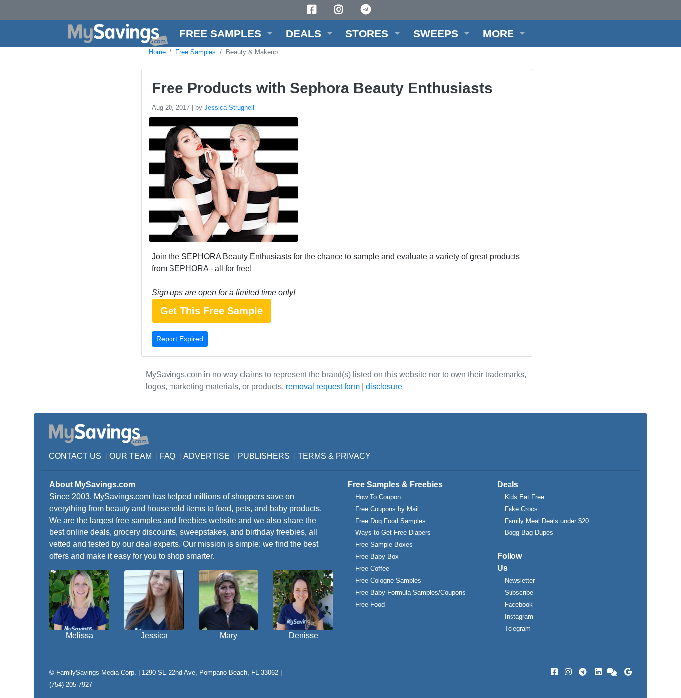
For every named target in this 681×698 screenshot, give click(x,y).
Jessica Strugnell (229, 107)
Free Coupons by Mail (387, 509)
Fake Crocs (521, 509)
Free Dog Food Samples (390, 520)
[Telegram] (367, 9)
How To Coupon (378, 497)
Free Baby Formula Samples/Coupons (410, 592)
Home (157, 52)
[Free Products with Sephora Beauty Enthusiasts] (222, 181)
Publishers (264, 456)
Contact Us (75, 456)
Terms (312, 456)
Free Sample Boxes (384, 544)
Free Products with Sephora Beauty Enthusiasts (322, 88)
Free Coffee (372, 568)
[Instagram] (340, 9)
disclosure (384, 386)
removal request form (323, 386)
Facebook (519, 604)
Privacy (353, 456)
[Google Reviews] (626, 672)
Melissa (79, 635)
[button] (226, 33)
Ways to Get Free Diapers (393, 532)
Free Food (370, 604)
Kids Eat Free (524, 497)
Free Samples (195, 52)
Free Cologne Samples (388, 580)
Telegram (518, 628)
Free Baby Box (377, 556)
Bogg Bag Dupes (529, 532)
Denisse (303, 635)
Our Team (130, 456)
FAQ (167, 456)
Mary (228, 635)
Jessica (154, 635)
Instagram (519, 616)
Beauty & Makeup (252, 52)
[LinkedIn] (597, 672)
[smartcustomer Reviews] (612, 672)
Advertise (206, 456)
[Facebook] (313, 9)
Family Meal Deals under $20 (547, 520)
